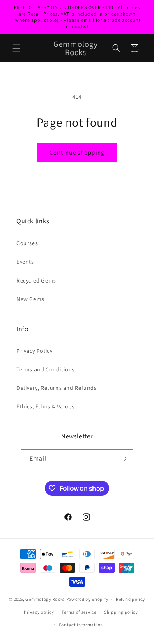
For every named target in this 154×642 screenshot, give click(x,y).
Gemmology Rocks (45, 599)
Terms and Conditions (45, 369)
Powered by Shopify (87, 599)
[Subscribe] (124, 458)
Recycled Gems (36, 280)
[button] (16, 48)
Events (25, 261)
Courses (27, 243)
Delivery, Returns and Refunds (56, 388)
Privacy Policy (34, 351)
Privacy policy (39, 612)
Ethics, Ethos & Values (45, 406)
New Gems (30, 299)
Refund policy (130, 599)
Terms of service (79, 612)
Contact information (81, 625)
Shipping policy (121, 612)
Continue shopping (77, 152)
